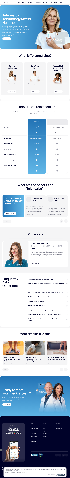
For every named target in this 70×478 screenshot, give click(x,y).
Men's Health (46, 2)
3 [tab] (5, 221)
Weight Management (27, 2)
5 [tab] (7, 221)
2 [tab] (4, 369)
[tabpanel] (35, 206)
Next (65, 221)
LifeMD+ (18, 2)
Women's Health (37, 2)
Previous (61, 221)
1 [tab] (3, 221)
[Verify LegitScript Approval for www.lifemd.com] (41, 455)
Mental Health (53, 2)
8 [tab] (10, 221)
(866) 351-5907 (41, 467)
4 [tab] (6, 221)
